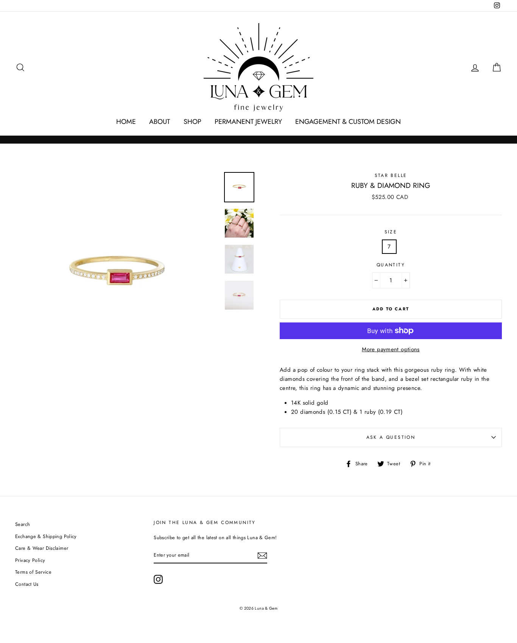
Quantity (391, 264)
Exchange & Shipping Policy (46, 536)
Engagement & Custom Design (348, 122)
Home (126, 122)
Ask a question (391, 437)
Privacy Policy (30, 560)
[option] (116, 273)
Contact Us (27, 584)
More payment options (391, 349)
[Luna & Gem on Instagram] (158, 579)
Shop (192, 122)
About (159, 122)
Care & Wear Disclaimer (41, 548)
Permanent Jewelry (248, 122)
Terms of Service (33, 572)
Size (391, 231)
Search (22, 524)
